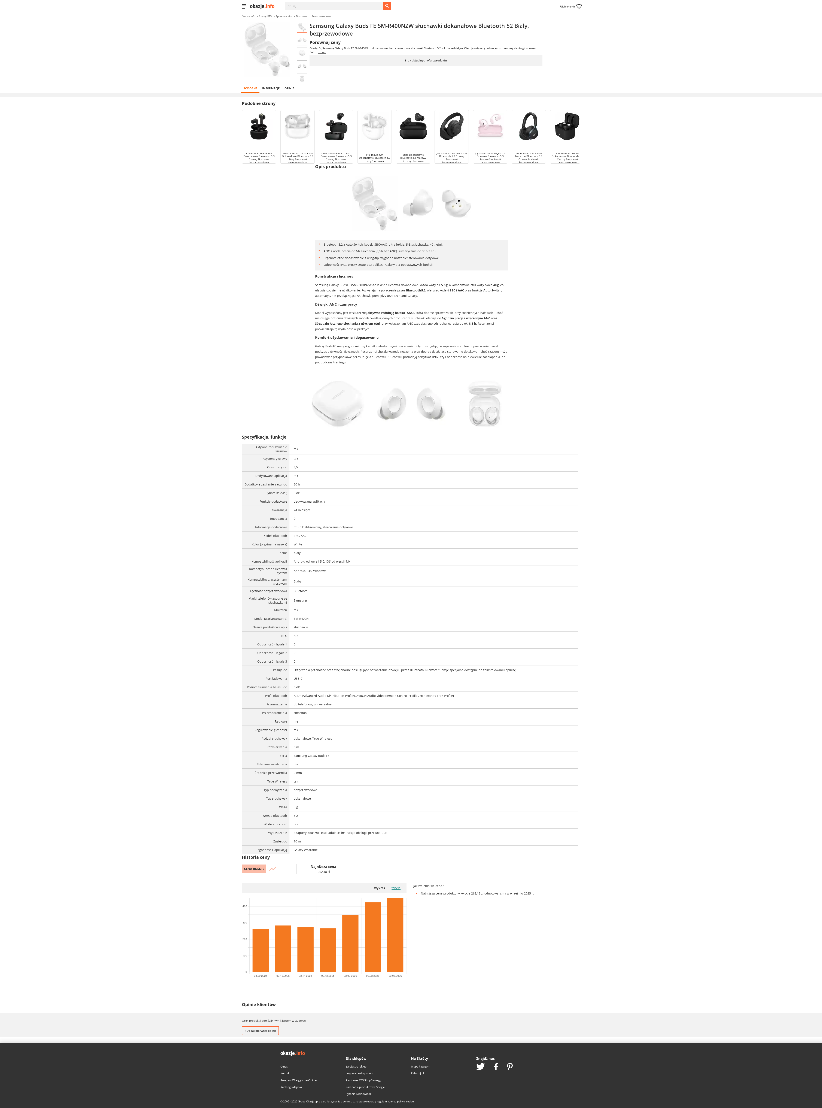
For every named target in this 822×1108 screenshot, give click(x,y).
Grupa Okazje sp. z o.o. (311, 1101)
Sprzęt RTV (265, 16)
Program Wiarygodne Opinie (298, 1080)
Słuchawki (302, 16)
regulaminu (383, 1101)
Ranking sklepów (291, 1087)
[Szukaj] (337, 4)
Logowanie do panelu (359, 1073)
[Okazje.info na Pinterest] (510, 1067)
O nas (284, 1066)
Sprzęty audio (284, 16)
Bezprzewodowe (321, 16)
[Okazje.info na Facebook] (496, 1067)
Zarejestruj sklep (356, 1066)
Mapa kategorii (420, 1066)
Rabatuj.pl (417, 1073)
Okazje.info (248, 16)
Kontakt (285, 1073)
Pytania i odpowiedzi (359, 1094)
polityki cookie (405, 1101)
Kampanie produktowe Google (365, 1087)
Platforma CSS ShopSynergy (363, 1080)
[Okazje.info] (263, 6)
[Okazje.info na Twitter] (480, 1067)
